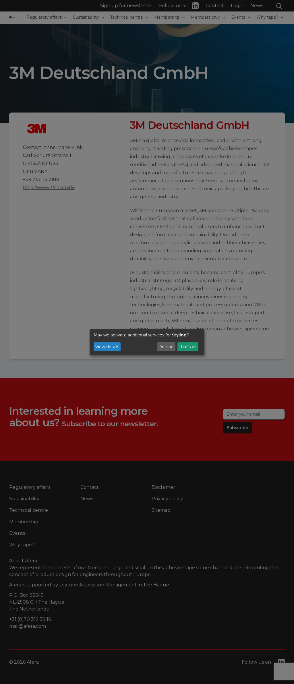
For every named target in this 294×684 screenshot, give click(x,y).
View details (107, 346)
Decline (166, 346)
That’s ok (188, 346)
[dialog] (147, 342)
